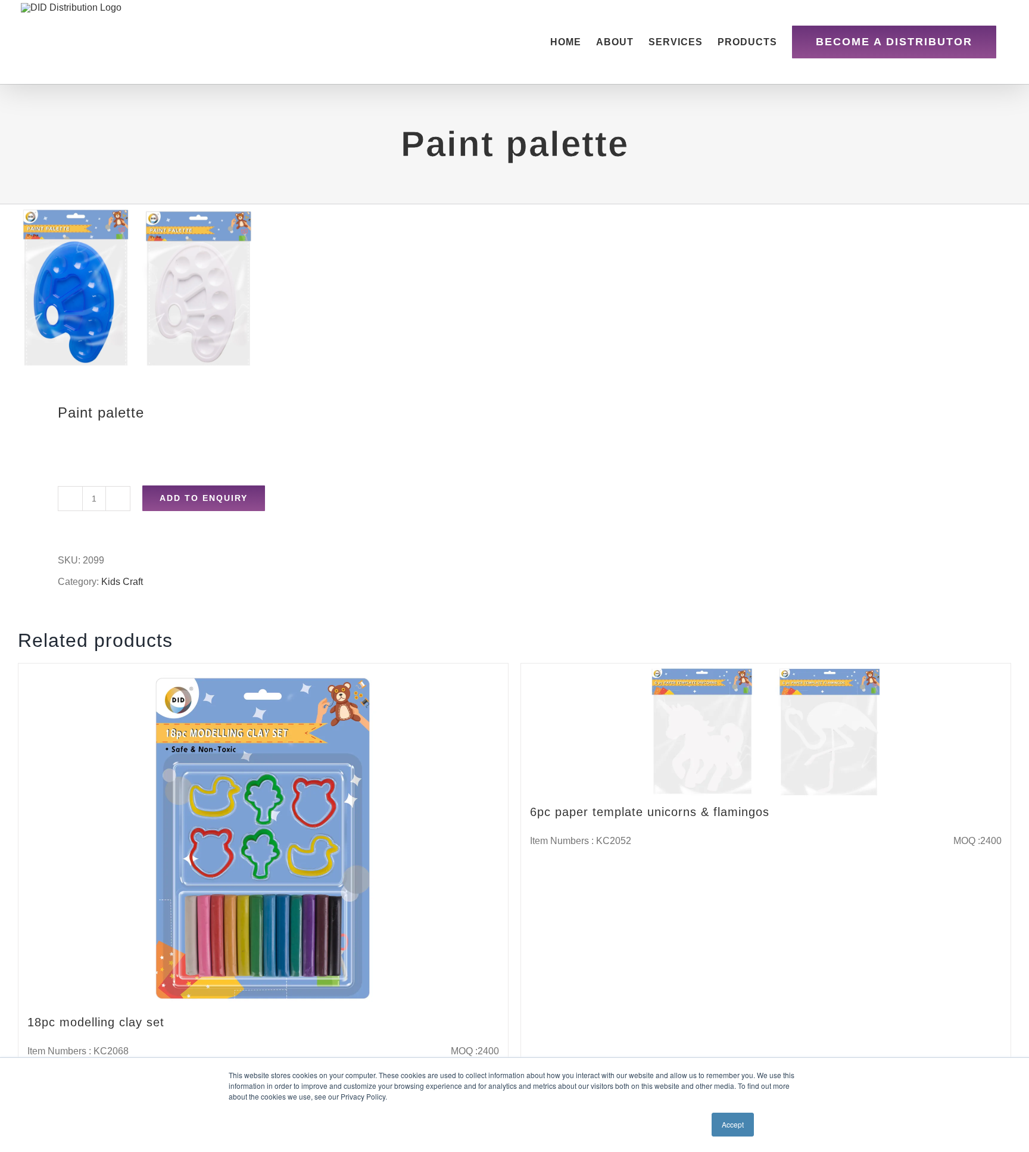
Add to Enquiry (204, 498)
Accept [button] (733, 1124)
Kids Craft (122, 582)
